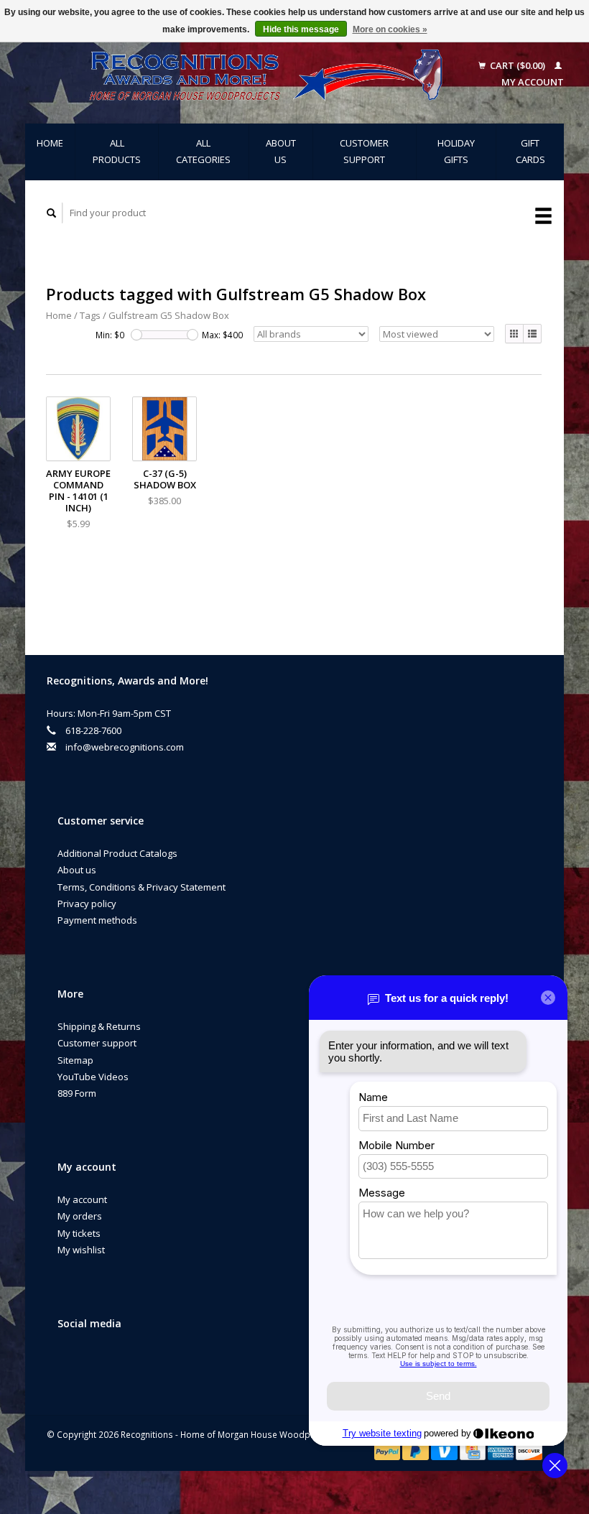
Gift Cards (530, 151)
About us (281, 151)
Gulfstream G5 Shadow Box (168, 315)
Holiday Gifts (456, 151)
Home (50, 142)
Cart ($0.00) (517, 65)
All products (117, 151)
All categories (203, 151)
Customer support (364, 151)
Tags (90, 315)
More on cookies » (390, 29)
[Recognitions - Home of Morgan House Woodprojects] (245, 74)
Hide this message (301, 29)
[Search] (51, 213)
